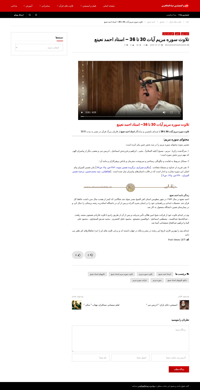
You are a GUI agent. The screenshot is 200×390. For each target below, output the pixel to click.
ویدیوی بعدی (77, 296)
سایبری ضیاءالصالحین (146, 386)
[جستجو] (30, 15)
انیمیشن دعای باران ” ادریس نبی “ (161, 304)
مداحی (14, 5)
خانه (187, 22)
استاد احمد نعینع (165, 274)
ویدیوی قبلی (183, 296)
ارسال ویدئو (18, 14)
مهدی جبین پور (170, 14)
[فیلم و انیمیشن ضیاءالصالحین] (175, 6)
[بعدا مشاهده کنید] (36, 15)
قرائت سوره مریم (140, 280)
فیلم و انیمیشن (89, 5)
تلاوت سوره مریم (145, 274)
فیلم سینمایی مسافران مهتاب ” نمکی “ (101, 304)
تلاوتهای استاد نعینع (97, 274)
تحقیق (162, 22)
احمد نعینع (151, 22)
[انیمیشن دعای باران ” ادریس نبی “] (184, 305)
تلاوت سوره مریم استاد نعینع (122, 274)
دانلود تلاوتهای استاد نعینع (177, 280)
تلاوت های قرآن (66, 5)
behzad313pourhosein (175, 45)
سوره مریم (157, 280)
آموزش (29, 5)
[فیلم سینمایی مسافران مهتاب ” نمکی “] (76, 305)
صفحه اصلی (109, 5)
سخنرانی (46, 5)
